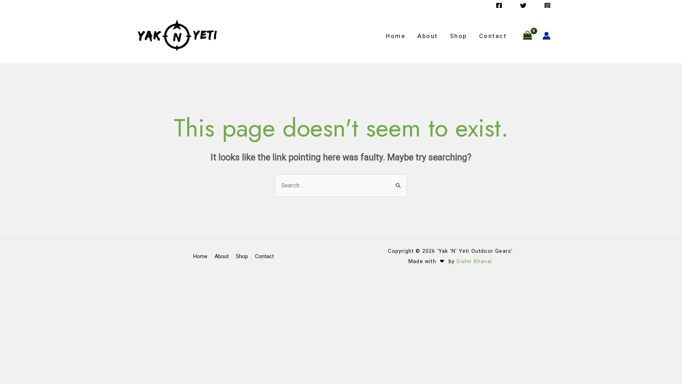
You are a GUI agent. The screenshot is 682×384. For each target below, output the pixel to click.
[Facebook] (499, 5)
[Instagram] (547, 5)
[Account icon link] (546, 36)
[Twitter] (523, 5)
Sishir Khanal (474, 261)
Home (395, 35)
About (427, 35)
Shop (458, 35)
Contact (493, 35)
